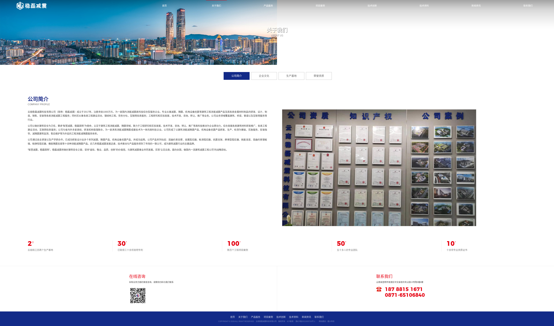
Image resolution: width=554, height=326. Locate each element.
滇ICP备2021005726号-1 (305, 321)
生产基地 (291, 75)
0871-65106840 (405, 295)
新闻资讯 (476, 5)
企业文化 (264, 75)
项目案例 (320, 5)
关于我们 (216, 5)
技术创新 (372, 5)
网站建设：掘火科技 (326, 321)
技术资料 (424, 5)
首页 (164, 5)
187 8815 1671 (404, 289)
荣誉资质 (319, 75)
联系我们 (528, 5)
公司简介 (236, 75)
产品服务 (268, 5)
